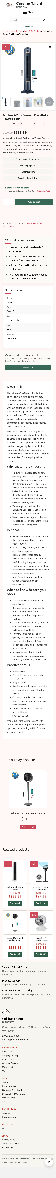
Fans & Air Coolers (32, 31)
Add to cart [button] (28, 827)
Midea (11, 226)
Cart (4, 1071)
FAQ (4, 1128)
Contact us (28, 367)
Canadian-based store (28, 178)
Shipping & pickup (28, 165)
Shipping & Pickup (10, 1055)
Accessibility (7, 1147)
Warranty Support (10, 1063)
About (17, 1163)
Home (5, 31)
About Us (6, 1113)
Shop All (5, 1082)
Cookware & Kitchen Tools (14, 1090)
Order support (28, 172)
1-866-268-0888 (11, 1035)
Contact (25, 1163)
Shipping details (43, 191)
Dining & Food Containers (13, 1094)
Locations (28, 27)
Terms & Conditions (11, 1143)
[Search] (44, 19)
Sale (4, 1101)
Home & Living (16, 31)
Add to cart (34, 202)
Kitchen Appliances (10, 1086)
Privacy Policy (8, 1140)
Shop (11, 1163)
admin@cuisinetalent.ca (15, 1039)
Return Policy (8, 1059)
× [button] (51, 5)
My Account (7, 1067)
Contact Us (7, 1052)
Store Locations (9, 1117)
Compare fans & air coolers (28, 159)
